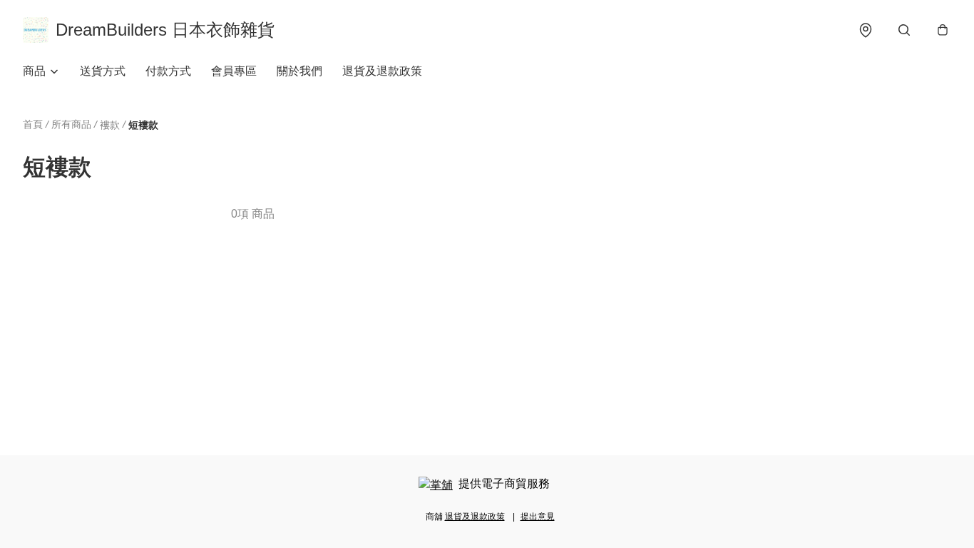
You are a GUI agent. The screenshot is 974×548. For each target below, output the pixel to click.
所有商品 (71, 124)
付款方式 (168, 71)
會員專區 (234, 71)
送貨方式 (102, 71)
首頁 (33, 124)
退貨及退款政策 (382, 71)
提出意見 (538, 517)
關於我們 (299, 71)
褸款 (110, 125)
